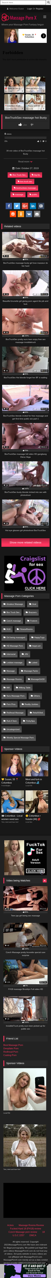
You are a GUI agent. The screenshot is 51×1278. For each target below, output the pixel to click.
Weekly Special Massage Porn (20, 737)
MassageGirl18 (37, 679)
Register (39, 9)
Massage (11, 671)
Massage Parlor (31, 671)
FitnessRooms (26, 629)
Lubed (34, 662)
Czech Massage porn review (22, 1232)
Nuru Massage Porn (16, 696)
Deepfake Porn (11, 1048)
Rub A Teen (12, 721)
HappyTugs (39, 637)
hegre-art (36, 646)
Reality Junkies (31, 704)
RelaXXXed (38, 712)
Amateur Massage (15, 604)
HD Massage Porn (15, 646)
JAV (26, 654)
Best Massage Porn (13, 1045)
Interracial (11, 654)
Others (37, 696)
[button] (48, 3)
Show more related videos (25, 542)
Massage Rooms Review (31, 1225)
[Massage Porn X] (20, 17)
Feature (33, 621)
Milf (8, 687)
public (34, 194)
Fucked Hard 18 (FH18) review (25, 1228)
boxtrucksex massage (26, 188)
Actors (10, 1225)
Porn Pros (11, 704)
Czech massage (14, 621)
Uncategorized (13, 729)
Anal (34, 604)
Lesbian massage (14, 662)
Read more (24, 161)
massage (19, 194)
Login (29, 9)
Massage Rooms (14, 679)
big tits (37, 175)
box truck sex (26, 181)
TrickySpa (30, 721)
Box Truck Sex (19, 175)
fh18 (8, 629)
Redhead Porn (10, 1052)
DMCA (32, 1235)
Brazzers (33, 612)
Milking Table (24, 687)
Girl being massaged (16, 637)
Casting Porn (10, 1055)
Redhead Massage (15, 712)
